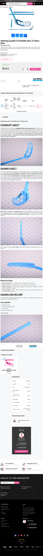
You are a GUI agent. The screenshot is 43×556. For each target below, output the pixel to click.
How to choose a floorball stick (28, 507)
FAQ (23, 506)
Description (5, 117)
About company (4, 520)
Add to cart (34, 69)
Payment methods (4, 507)
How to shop (25, 515)
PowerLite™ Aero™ (10, 125)
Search (30, 3)
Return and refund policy (5, 509)
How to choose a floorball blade (28, 509)
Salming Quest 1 (9, 168)
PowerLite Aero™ (25, 86)
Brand (25, 85)
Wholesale (3, 512)
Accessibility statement (5, 526)
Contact (2, 522)
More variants (5, 59)
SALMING (11, 7)
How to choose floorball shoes (28, 513)
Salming (19, 81)
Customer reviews (22, 541)
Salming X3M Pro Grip (12, 294)
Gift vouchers (3, 513)
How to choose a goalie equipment (29, 512)
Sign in (17, 482)
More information (4, 49)
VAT (2, 510)
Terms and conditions (5, 523)
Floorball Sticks (5, 7)
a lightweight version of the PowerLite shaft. (25, 128)
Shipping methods (4, 506)
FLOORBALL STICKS (35, 85)
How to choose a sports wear (28, 510)
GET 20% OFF (33, 1)
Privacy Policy (3, 525)
